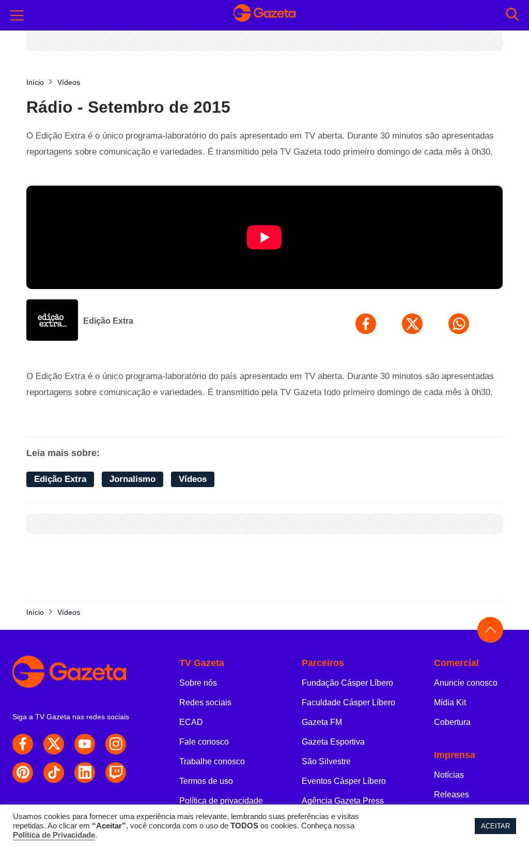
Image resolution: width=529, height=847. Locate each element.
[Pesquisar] (512, 15)
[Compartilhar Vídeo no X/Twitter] (412, 323)
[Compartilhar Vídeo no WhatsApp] (458, 323)
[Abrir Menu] (17, 15)
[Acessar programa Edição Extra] (52, 321)
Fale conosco (204, 741)
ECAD (191, 722)
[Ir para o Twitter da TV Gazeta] (53, 744)
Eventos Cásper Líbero (344, 781)
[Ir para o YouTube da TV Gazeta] (84, 744)
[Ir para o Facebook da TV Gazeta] (22, 744)
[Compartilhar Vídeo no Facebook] (365, 323)
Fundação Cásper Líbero (347, 682)
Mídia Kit (450, 702)
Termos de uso (206, 781)
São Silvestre (326, 761)
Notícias (449, 774)
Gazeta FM (322, 722)
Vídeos (193, 479)
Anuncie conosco (465, 682)
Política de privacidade (221, 800)
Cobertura (452, 722)
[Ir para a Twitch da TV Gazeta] (115, 772)
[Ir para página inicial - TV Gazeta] (264, 15)
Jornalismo (132, 479)
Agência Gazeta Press (343, 800)
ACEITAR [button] (495, 826)
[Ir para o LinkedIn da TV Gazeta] (84, 772)
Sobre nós (198, 682)
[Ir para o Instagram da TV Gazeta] (115, 744)
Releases (451, 794)
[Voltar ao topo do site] (490, 630)
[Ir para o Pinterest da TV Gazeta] (22, 772)
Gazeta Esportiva (333, 741)
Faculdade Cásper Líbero (348, 702)
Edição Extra (108, 320)
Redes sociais (205, 702)
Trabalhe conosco (212, 761)
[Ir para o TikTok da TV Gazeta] (53, 772)
